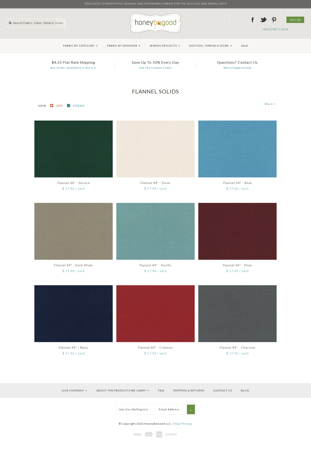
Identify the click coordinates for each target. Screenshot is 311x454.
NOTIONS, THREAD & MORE (210, 45)
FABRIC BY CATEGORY (80, 45)
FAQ (161, 390)
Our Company (74, 390)
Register (270, 29)
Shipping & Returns (188, 390)
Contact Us (222, 390)
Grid (60, 105)
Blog (245, 390)
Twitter (263, 20)
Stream (78, 105)
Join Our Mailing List (133, 409)
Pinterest (274, 20)
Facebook (252, 20)
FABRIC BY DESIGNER (123, 45)
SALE (244, 45)
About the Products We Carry (122, 390)
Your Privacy (183, 423)
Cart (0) (295, 19)
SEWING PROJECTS (165, 45)
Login (283, 29)
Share (270, 104)
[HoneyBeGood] (155, 14)
